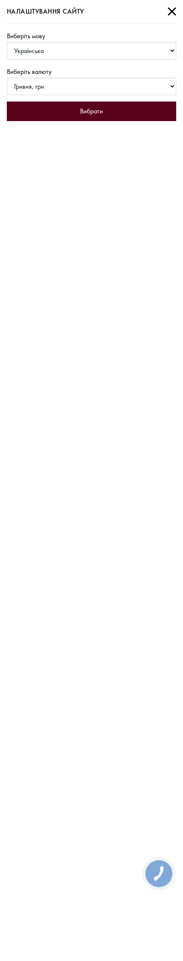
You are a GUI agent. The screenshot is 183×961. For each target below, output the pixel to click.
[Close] (172, 11)
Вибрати (91, 111)
